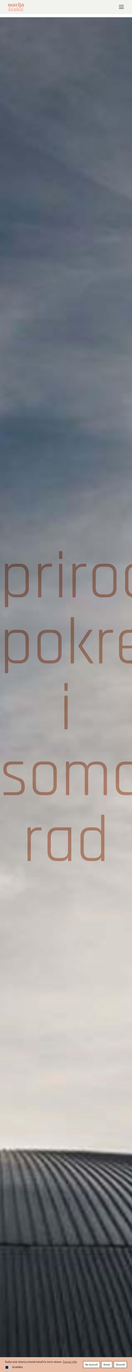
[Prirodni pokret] (66, 710)
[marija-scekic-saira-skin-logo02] (16, 7)
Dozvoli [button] (120, 1364)
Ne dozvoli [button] (91, 1364)
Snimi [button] (106, 1364)
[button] (8, 1367)
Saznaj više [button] (70, 1361)
